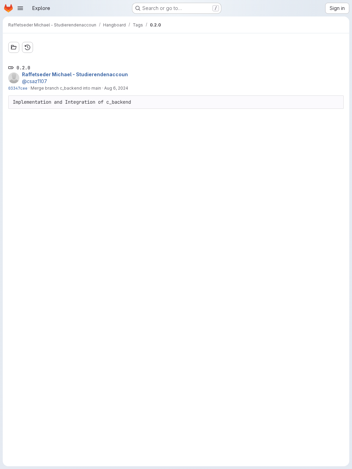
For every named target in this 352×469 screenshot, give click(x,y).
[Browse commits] (27, 47)
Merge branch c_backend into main (66, 88)
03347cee (18, 88)
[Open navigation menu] (20, 8)
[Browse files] (13, 47)
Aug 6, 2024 (116, 88)
